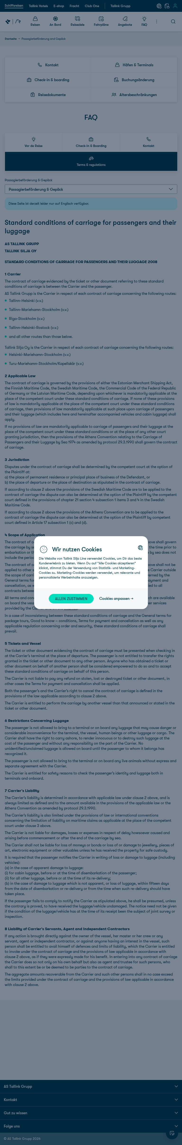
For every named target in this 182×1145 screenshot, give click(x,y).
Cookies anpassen (114, 598)
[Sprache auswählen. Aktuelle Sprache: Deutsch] (140, 547)
